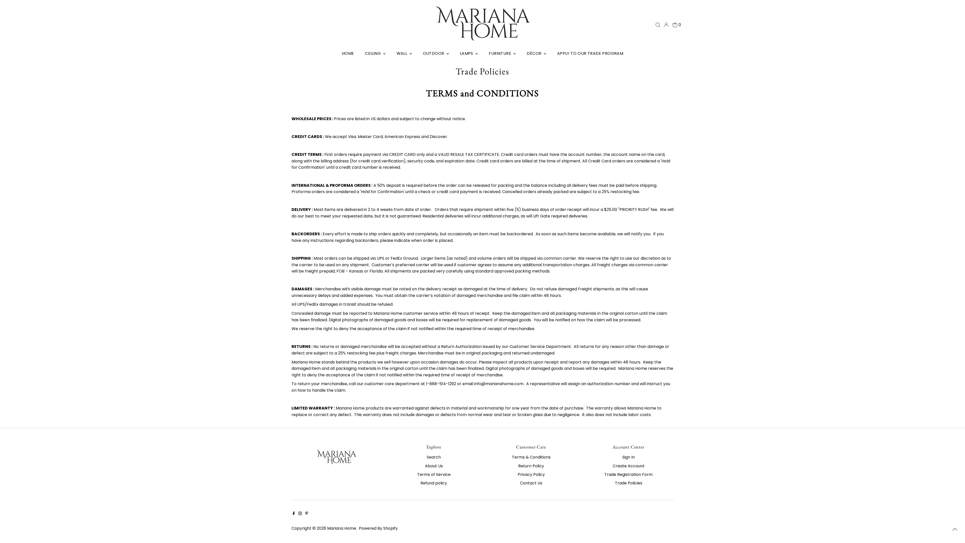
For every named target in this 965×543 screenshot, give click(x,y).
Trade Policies (628, 483)
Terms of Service (434, 474)
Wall (402, 53)
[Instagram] (300, 514)
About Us (434, 466)
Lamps (467, 53)
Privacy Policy (531, 474)
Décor (534, 53)
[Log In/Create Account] (666, 25)
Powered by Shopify (378, 528)
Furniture (500, 53)
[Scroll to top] (955, 529)
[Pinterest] (306, 514)
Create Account (629, 466)
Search (434, 457)
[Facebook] (294, 514)
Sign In (628, 457)
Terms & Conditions (531, 457)
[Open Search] (658, 25)
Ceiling (373, 53)
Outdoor (434, 53)
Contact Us (531, 483)
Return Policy (531, 466)
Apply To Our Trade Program (590, 53)
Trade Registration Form (628, 474)
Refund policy (433, 483)
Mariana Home (341, 528)
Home (348, 53)
